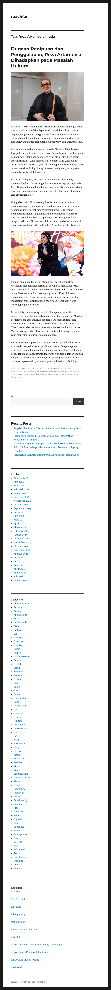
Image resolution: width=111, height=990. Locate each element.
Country (18, 645)
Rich (16, 807)
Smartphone (20, 834)
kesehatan (19, 743)
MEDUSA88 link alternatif (25, 959)
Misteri (17, 766)
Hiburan (18, 720)
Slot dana (16, 906)
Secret (17, 815)
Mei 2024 (19, 565)
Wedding (18, 860)
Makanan (19, 758)
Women (18, 868)
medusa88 (16, 967)
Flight (17, 686)
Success (18, 842)
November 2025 (22, 500)
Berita (24, 368)
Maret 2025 (20, 527)
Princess (18, 796)
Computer (19, 641)
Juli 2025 (18, 512)
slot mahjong (18, 922)
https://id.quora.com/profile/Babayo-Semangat (37, 944)
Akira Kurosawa (22, 603)
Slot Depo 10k (18, 899)
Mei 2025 (19, 519)
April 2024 (19, 569)
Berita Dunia (20, 622)
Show (17, 830)
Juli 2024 (18, 557)
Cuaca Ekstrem (22, 656)
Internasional (21, 728)
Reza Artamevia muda (34, 374)
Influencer (19, 724)
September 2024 (22, 550)
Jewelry (18, 732)
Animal (17, 611)
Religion (18, 804)
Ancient (18, 607)
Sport (17, 838)
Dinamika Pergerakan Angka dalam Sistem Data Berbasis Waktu (48, 443)
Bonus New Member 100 (24, 929)
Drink (17, 667)
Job (15, 736)
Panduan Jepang (22, 777)
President (19, 792)
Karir (16, 739)
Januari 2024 (20, 580)
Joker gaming (18, 914)
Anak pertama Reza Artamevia (43, 368)
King (16, 747)
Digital (17, 664)
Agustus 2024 (21, 553)
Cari (13, 396)
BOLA (17, 626)
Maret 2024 (20, 572)
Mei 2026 (19, 485)
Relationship (20, 800)
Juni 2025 (19, 516)
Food (16, 690)
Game (17, 694)
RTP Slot (15, 891)
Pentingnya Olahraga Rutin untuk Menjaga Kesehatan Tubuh (46, 454)
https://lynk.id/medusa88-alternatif (30, 952)
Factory (18, 675)
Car (15, 633)
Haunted (18, 713)
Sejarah (18, 819)
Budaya (18, 630)
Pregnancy (19, 789)
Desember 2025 (22, 497)
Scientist (18, 811)
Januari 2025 (20, 534)
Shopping (19, 826)
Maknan (18, 762)
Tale (16, 845)
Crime (17, 649)
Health (17, 717)
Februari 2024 (21, 576)
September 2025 (22, 508)
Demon (18, 660)
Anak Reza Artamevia (67, 368)
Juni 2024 (19, 561)
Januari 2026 (20, 493)
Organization (21, 773)
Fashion (18, 679)
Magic (17, 754)
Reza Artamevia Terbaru (55, 374)
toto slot (15, 937)
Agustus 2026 (21, 478)
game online (20, 698)
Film (16, 683)
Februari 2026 (21, 489)
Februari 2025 (21, 531)
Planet (17, 781)
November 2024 (22, 542)
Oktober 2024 (21, 546)
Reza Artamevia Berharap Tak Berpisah (47, 371)
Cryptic (17, 652)
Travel (17, 853)
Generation (20, 705)
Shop (16, 823)
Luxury (17, 751)
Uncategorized (21, 857)
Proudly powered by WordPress (34, 982)
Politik (17, 785)
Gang (16, 702)
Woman (18, 864)
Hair (16, 709)
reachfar (19, 16)
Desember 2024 (22, 538)
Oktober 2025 (21, 504)
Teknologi (19, 849)
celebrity (18, 637)
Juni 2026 (19, 481)
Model (17, 770)
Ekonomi (18, 671)
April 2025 (19, 523)
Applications (20, 614)
